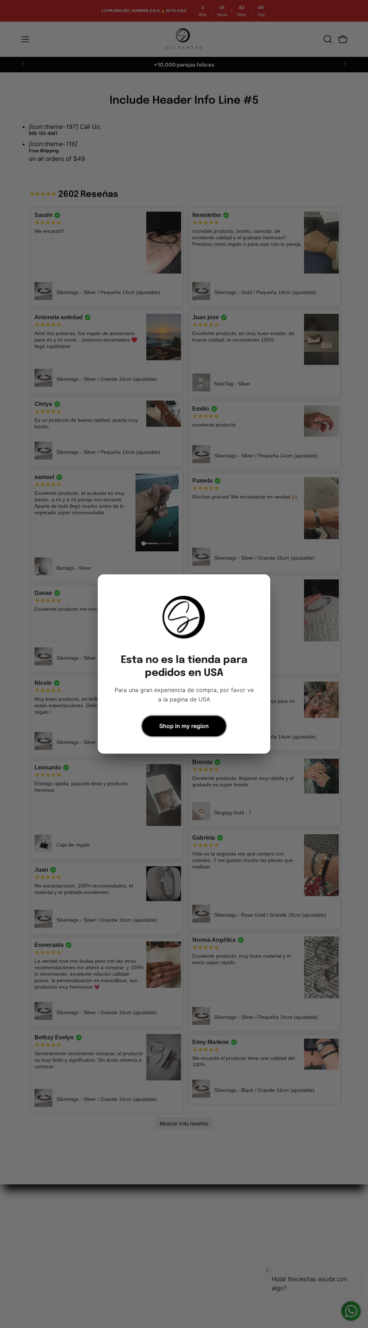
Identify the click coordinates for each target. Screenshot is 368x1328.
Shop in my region (184, 726)
